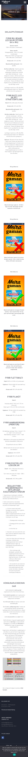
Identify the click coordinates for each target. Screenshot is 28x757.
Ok (14, 754)
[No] (26, 751)
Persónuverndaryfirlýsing (8, 709)
